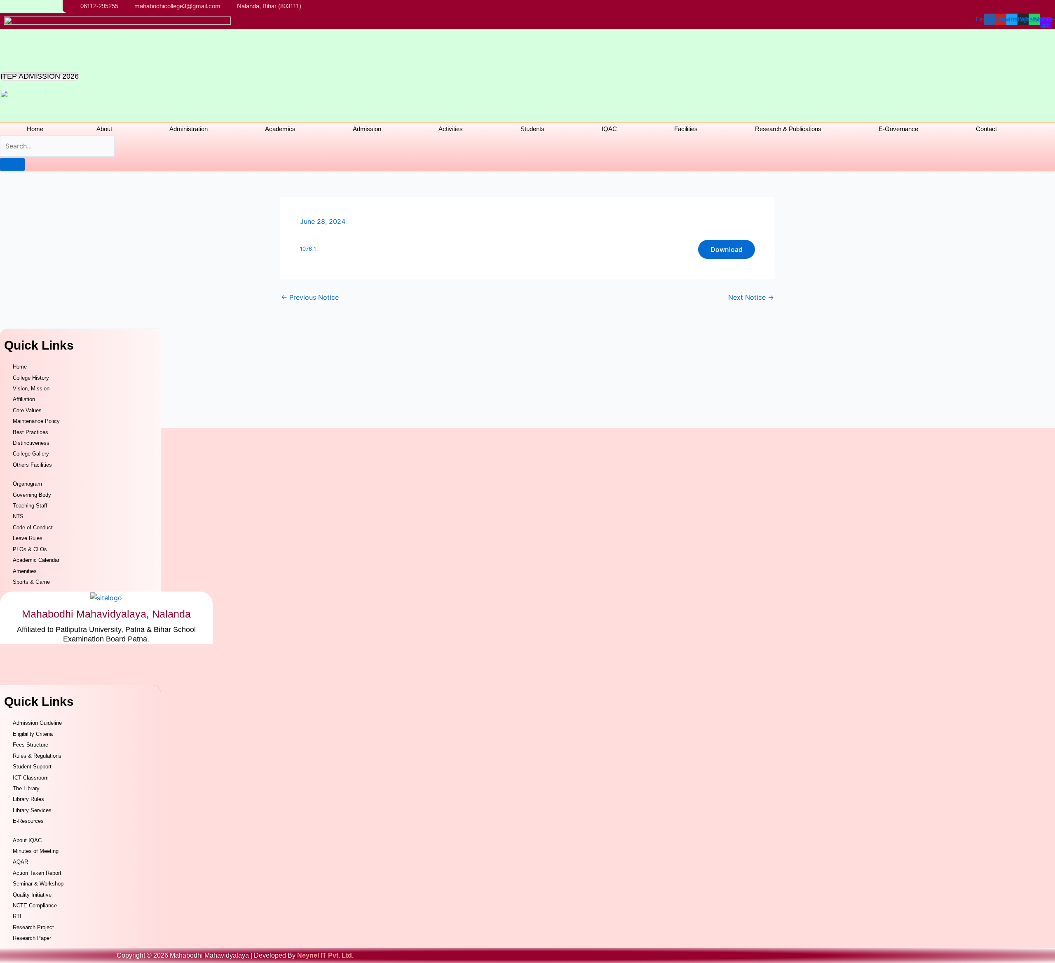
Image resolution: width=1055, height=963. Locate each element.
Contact (986, 128)
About (104, 128)
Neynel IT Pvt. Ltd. (325, 955)
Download (726, 249)
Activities (450, 128)
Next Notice (751, 297)
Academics (280, 128)
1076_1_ (309, 249)
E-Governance (898, 128)
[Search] (12, 164)
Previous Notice (310, 297)
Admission (367, 128)
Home (35, 128)
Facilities (686, 128)
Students (532, 128)
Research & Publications (788, 128)
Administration (188, 128)
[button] (106, 128)
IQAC (609, 128)
